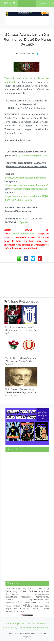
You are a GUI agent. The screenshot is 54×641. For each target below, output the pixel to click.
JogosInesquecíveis (13, 602)
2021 (35, 588)
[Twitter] (33, 260)
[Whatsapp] (19, 260)
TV (28, 609)
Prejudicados (11, 609)
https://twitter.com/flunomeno (30, 188)
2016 (7, 589)
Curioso (33, 591)
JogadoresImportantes (39, 600)
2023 (46, 588)
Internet (9, 599)
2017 (12, 588)
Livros (46, 602)
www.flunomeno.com (23, 233)
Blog (15, 591)
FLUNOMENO (9, 3)
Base (8, 591)
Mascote (8, 606)
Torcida (35, 608)
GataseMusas (11, 597)
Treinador (9, 611)
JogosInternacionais (32, 602)
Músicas (16, 606)
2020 (29, 588)
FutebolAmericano (42, 594)
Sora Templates (21, 633)
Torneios (45, 609)
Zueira (21, 611)
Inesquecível (25, 597)
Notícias (26, 605)
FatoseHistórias (11, 594)
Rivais (22, 608)
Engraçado (44, 591)
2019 (23, 588)
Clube (23, 591)
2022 (40, 588)
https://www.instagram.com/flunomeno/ (26, 185)
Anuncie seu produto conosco (34, 627)
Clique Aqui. (23, 222)
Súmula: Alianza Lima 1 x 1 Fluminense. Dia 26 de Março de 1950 (27, 39)
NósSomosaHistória (41, 606)
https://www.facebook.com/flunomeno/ (25, 177)
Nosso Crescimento (37, 624)
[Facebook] (26, 260)
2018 (18, 588)
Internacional (42, 596)
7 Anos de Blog (10, 627)
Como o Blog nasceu (15, 624)
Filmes (26, 594)
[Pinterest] (40, 260)
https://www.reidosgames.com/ (32, 155)
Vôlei (16, 611)
